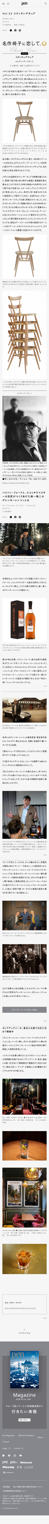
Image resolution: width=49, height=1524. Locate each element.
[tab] (3, 4)
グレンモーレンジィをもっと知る (24, 1010)
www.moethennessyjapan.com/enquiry (20, 1308)
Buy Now (23, 1420)
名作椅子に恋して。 (8, 18)
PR (3, 505)
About (40, 1438)
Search (17, 1448)
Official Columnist (26, 1436)
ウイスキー (21, 505)
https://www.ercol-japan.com (15, 483)
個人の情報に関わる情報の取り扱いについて (27, 1487)
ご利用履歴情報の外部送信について (14, 1491)
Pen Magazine (8, 1436)
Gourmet (11, 505)
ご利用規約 (6, 1487)
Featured (31, 505)
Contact (5, 1442)
